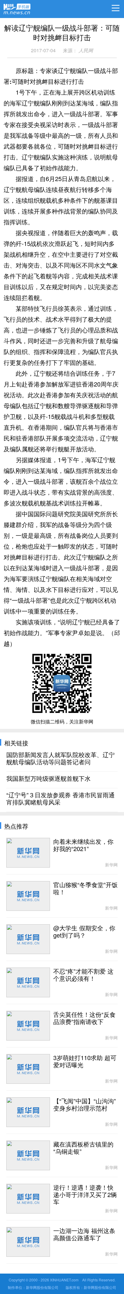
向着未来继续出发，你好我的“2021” (83, 845)
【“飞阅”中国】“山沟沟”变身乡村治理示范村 (84, 1104)
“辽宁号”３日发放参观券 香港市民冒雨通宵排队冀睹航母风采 (60, 798)
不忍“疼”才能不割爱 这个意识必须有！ (83, 975)
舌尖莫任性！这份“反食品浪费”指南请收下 (84, 1018)
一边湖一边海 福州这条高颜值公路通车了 (84, 1234)
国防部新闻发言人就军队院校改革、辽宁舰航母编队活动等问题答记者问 (60, 758)
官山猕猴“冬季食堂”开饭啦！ (85, 888)
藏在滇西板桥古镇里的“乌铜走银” (83, 1148)
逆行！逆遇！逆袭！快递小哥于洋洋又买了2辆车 (85, 1195)
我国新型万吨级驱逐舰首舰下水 (48, 779)
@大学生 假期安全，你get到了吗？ (84, 931)
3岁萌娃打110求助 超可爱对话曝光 (84, 1061)
